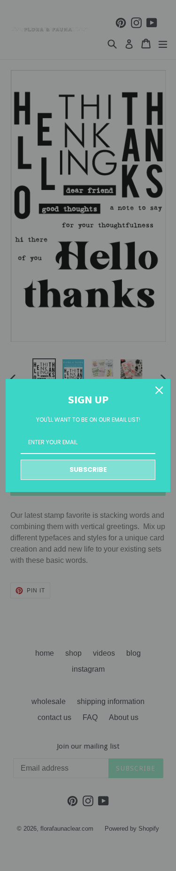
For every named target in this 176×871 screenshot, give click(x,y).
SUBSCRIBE (88, 469)
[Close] (159, 390)
